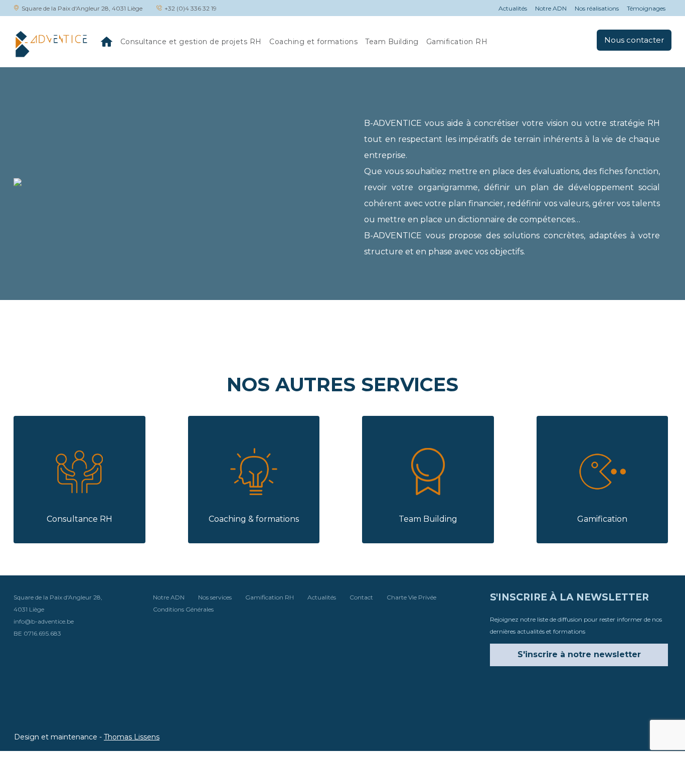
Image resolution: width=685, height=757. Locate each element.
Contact (361, 597)
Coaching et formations (313, 41)
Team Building (392, 41)
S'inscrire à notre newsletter (579, 654)
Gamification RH (457, 41)
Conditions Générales (183, 609)
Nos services (215, 597)
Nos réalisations (597, 8)
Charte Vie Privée (411, 597)
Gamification (602, 519)
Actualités (512, 8)
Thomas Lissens (131, 736)
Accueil (106, 42)
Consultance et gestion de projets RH (191, 41)
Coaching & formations (254, 519)
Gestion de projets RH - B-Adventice (51, 44)
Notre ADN (551, 8)
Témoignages (646, 8)
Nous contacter (634, 40)
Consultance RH (79, 519)
